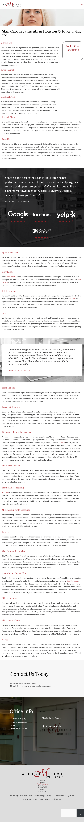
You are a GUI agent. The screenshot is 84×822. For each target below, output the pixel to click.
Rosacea (71, 299)
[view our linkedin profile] (60, 726)
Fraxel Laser (7, 139)
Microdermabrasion (11, 465)
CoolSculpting (72, 581)
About (42, 782)
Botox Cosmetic (8, 69)
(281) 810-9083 (19, 718)
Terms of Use (49, 799)
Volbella (61, 442)
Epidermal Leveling (11, 252)
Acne (4, 313)
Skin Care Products (11, 620)
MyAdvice (70, 796)
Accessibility (27, 799)
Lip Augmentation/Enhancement (17, 432)
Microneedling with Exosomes (16, 509)
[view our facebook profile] (43, 726)
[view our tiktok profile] (57, 726)
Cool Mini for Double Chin (14, 573)
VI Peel (5, 639)
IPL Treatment (8, 290)
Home (42, 780)
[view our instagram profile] (46, 726)
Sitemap (58, 799)
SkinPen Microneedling (13, 487)
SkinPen (5, 492)
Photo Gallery (42, 788)
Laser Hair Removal (11, 406)
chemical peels (59, 186)
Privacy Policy (38, 799)
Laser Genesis (8, 387)
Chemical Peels (8, 96)
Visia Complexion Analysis (14, 551)
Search (80, 813)
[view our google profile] (50, 726)
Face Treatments (42, 784)
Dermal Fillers (8, 117)
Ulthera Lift (6, 42)
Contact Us (43, 791)
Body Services (42, 786)
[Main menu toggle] (81, 4)
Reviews (42, 789)
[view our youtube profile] (53, 726)
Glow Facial (7, 271)
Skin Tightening (9, 598)
